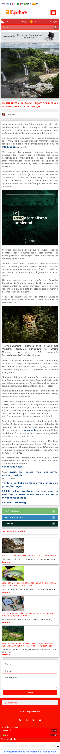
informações (9, 147)
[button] (53, 12)
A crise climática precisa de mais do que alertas (29, 555)
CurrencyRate (8, 739)
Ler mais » (6, 562)
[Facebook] (20, 720)
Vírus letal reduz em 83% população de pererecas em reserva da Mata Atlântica (29, 584)
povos (53, 472)
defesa (29, 472)
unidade (17, 475)
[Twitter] (33, 720)
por (46, 472)
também (7, 475)
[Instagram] (27, 720)
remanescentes (29, 430)
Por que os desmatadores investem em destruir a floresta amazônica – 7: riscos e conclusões (29, 644)
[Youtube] (40, 720)
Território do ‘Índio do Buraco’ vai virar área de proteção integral (30, 484)
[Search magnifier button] (56, 27)
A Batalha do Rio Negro (15, 502)
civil (21, 472)
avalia (12, 472)
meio (39, 472)
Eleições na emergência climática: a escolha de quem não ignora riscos (28, 614)
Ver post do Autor (12, 466)
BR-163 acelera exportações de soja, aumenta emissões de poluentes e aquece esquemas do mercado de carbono (30, 494)
